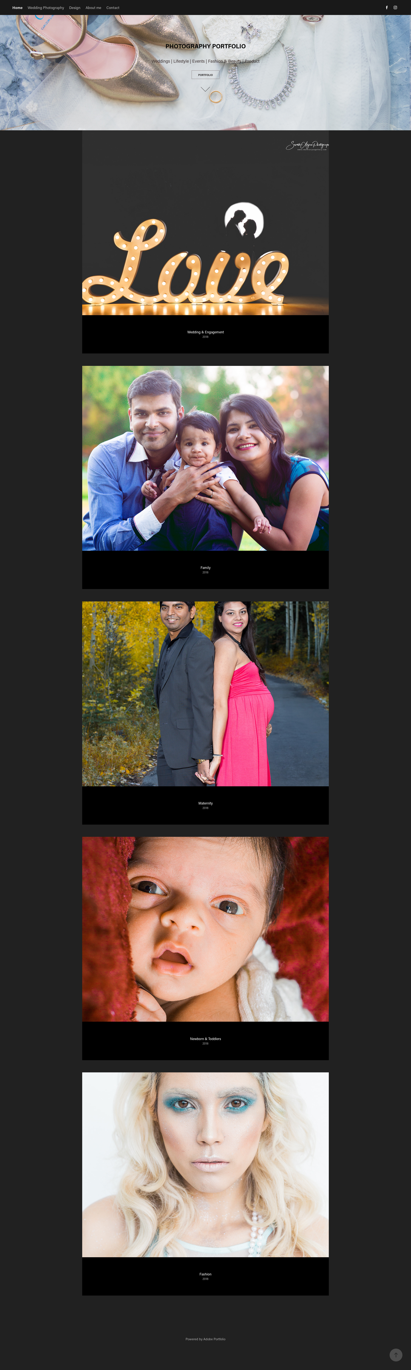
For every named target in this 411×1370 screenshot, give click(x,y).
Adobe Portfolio (214, 1339)
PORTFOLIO (205, 75)
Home (17, 7)
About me (93, 7)
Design (74, 7)
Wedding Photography (46, 7)
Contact (112, 7)
